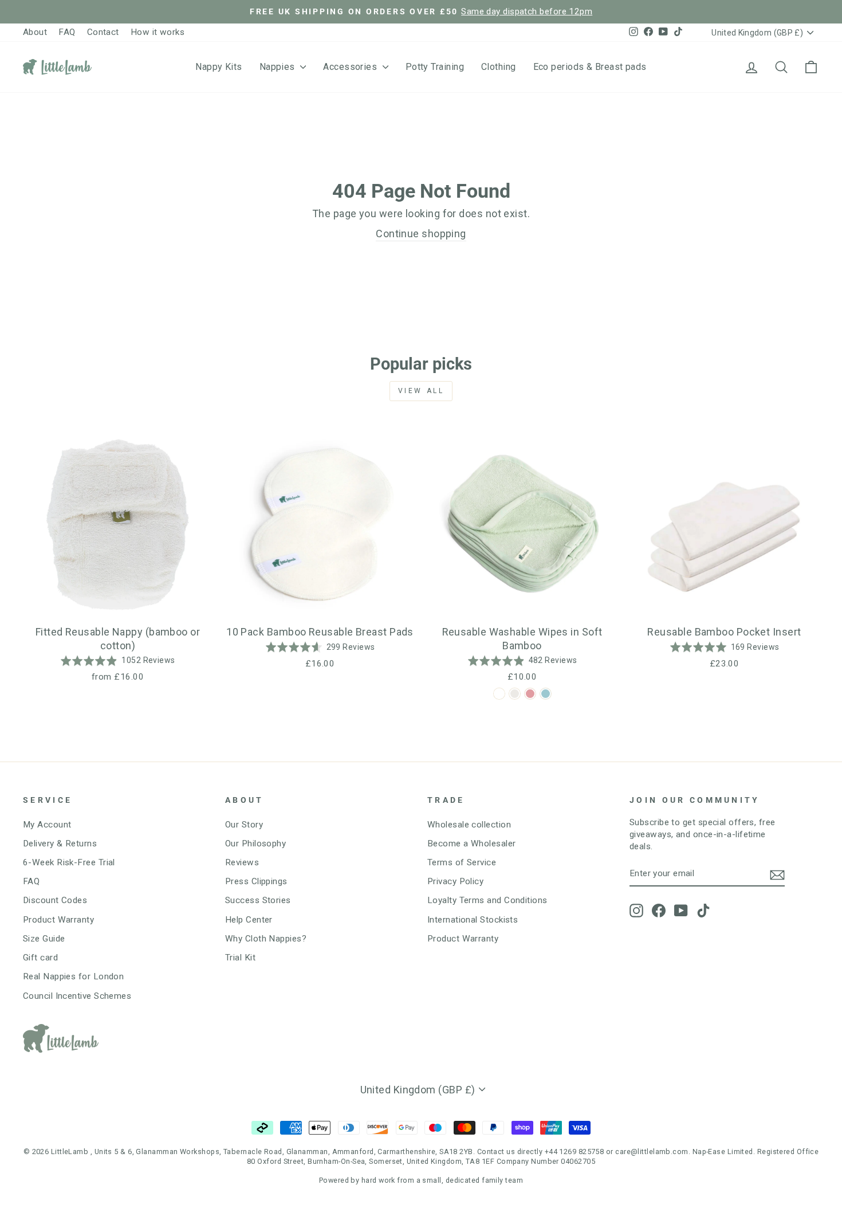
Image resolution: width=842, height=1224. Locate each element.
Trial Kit (240, 957)
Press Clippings (256, 881)
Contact (103, 32)
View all (421, 391)
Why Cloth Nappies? (265, 938)
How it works (157, 32)
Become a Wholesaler (471, 843)
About (35, 32)
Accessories (351, 66)
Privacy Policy (455, 881)
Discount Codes (55, 900)
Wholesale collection (469, 824)
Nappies (278, 66)
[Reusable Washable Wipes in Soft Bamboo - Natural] (514, 693)
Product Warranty (58, 920)
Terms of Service (461, 862)
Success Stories (258, 900)
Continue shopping (421, 233)
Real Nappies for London (73, 976)
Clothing (498, 66)
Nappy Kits (218, 66)
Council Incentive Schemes (77, 996)
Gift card (40, 957)
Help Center (249, 920)
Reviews (242, 862)
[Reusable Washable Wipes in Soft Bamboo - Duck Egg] (545, 693)
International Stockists (472, 920)
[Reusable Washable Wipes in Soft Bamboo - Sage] (499, 693)
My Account (47, 824)
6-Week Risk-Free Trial (69, 862)
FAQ (66, 32)
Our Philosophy (255, 843)
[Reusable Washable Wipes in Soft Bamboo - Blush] (530, 693)
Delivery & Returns (60, 843)
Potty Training (435, 66)
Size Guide (44, 938)
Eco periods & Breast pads (590, 66)
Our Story (244, 824)
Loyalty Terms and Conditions (487, 900)
